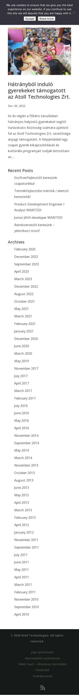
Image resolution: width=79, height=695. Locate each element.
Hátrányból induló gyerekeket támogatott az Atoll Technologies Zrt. (39, 90)
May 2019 (21, 361)
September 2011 (26, 547)
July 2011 (21, 555)
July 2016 (21, 406)
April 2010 (21, 614)
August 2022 (23, 294)
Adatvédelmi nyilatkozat (42, 658)
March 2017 (23, 391)
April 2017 (21, 383)
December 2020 (26, 338)
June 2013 (21, 487)
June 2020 (21, 346)
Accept (29, 18)
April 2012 (21, 525)
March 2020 (23, 353)
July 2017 (21, 376)
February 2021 (25, 323)
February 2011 (25, 592)
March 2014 (23, 458)
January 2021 (24, 331)
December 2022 (26, 286)
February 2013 (25, 517)
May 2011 (21, 569)
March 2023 (23, 279)
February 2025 (25, 249)
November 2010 (26, 599)
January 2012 (24, 532)
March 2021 (23, 316)
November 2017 (26, 368)
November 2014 (26, 435)
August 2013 (23, 480)
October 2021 (24, 301)
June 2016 (21, 413)
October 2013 (24, 473)
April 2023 (21, 271)
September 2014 (26, 443)
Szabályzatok (42, 676)
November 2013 (26, 465)
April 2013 (21, 502)
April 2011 (21, 577)
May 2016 (21, 420)
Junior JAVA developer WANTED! (38, 217)
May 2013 (21, 495)
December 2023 (26, 256)
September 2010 (26, 607)
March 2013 (23, 510)
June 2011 (21, 562)
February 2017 (25, 398)
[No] (74, 13)
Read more (47, 18)
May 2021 (21, 308)
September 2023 (26, 264)
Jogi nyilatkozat (42, 652)
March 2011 (23, 584)
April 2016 (21, 428)
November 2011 (26, 540)
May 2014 (21, 450)
